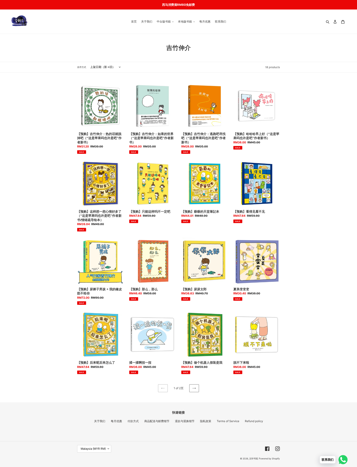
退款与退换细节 (184, 421)
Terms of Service (228, 421)
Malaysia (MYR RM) (93, 448)
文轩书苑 (253, 458)
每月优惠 (116, 421)
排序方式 (81, 67)
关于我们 (99, 421)
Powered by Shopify (269, 458)
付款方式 (133, 421)
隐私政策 (205, 421)
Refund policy (254, 421)
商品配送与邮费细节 (156, 421)
